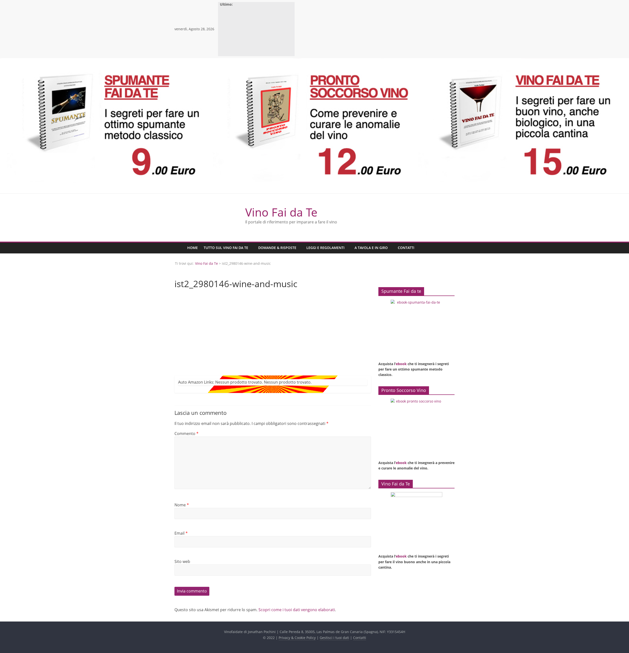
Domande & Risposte (277, 247)
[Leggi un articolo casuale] (450, 248)
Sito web (182, 561)
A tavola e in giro (371, 247)
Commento (186, 433)
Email (181, 533)
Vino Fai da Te (281, 212)
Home (192, 247)
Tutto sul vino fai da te (226, 247)
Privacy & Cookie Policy (297, 637)
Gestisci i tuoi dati (334, 637)
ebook (401, 363)
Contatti (406, 247)
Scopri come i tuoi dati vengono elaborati (296, 609)
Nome (181, 505)
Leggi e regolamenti (325, 247)
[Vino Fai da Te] (179, 248)
